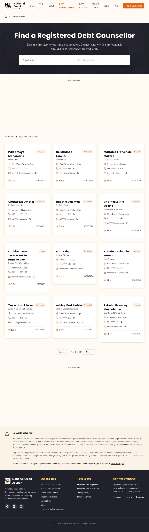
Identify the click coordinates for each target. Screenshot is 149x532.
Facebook (117, 497)
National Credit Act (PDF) (88, 488)
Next (88, 352)
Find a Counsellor (133, 5)
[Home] (6, 17)
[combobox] (31, 60)
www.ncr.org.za (117, 463)
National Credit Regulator (87, 484)
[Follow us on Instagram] (21, 506)
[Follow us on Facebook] (7, 506)
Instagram (140, 497)
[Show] (26, 168)
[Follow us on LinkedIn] (14, 506)
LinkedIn (128, 497)
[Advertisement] (74, 103)
